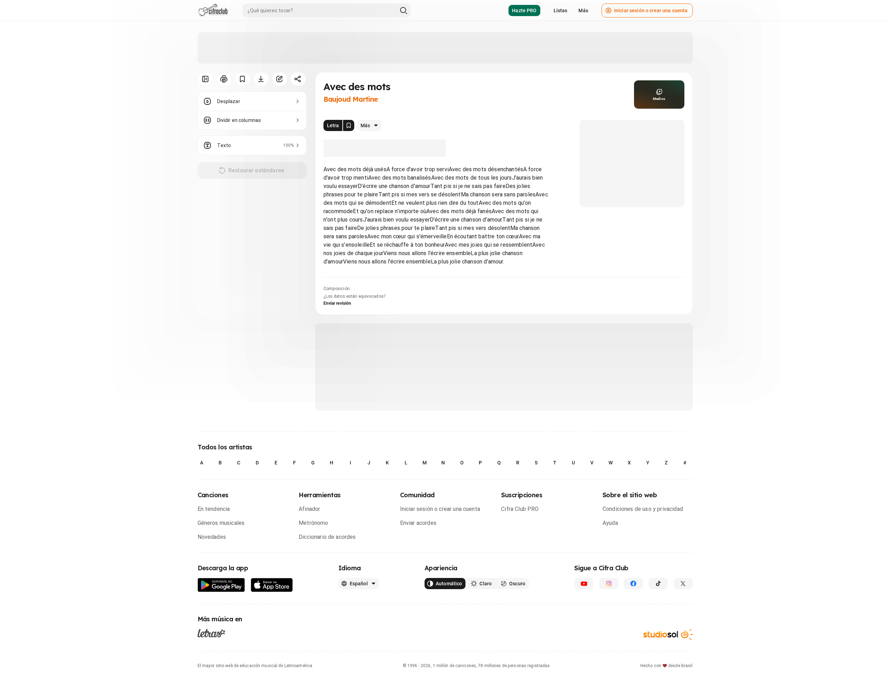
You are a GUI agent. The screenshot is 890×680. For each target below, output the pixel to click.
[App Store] (272, 585)
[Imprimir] (224, 79)
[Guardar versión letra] (348, 125)
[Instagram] (608, 583)
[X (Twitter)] (683, 583)
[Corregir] (279, 79)
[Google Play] (221, 585)
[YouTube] (583, 583)
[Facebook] (633, 583)
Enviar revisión (337, 303)
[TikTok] (658, 583)
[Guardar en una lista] (242, 79)
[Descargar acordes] (261, 79)
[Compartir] (298, 79)
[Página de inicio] (213, 10)
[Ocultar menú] (205, 79)
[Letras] (211, 633)
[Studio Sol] (668, 634)
